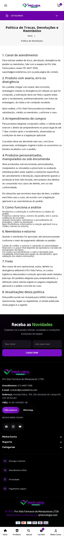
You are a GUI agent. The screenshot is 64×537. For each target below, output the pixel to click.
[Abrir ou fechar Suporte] (32, 442)
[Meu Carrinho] (58, 5)
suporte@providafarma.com (16, 72)
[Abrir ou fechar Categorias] (32, 447)
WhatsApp (28, 410)
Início (30, 35)
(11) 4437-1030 (30, 68)
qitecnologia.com (48, 515)
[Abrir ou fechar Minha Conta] (32, 436)
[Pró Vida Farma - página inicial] (16, 372)
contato (54, 72)
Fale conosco (11, 410)
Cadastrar (32, 352)
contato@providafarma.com (23, 390)
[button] (32, 15)
